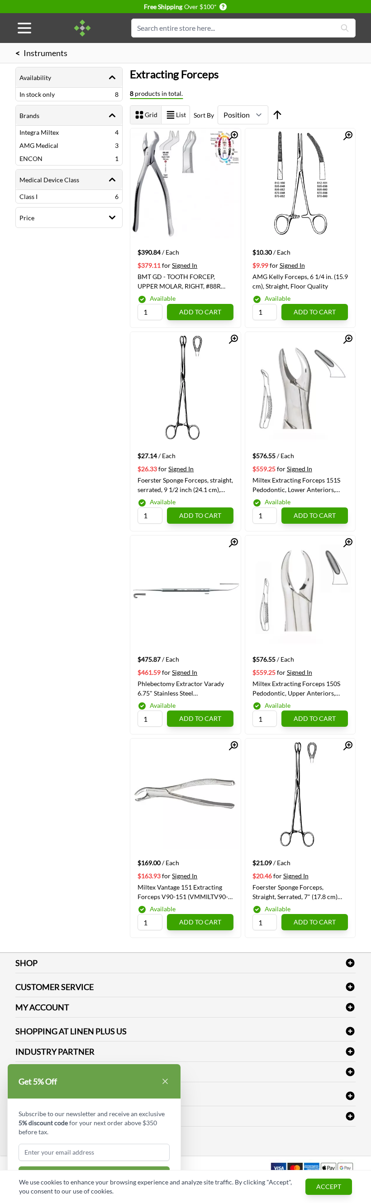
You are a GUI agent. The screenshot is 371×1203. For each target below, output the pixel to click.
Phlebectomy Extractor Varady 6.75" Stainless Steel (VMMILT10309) (181, 688)
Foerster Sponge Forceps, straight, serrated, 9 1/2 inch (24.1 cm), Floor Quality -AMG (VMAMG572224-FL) (185, 484)
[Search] (345, 28)
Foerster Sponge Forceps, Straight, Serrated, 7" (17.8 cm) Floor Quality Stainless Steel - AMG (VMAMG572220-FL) (295, 891)
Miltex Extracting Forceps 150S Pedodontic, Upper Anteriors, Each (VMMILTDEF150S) (296, 688)
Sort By (204, 115)
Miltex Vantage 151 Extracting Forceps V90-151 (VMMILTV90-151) (183, 891)
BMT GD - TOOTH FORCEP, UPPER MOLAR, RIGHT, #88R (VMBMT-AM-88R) (179, 281)
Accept (328, 1186)
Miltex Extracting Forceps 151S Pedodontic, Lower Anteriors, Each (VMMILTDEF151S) (296, 484)
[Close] (165, 1081)
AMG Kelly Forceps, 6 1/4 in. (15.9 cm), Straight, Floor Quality (300, 281)
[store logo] (82, 28)
